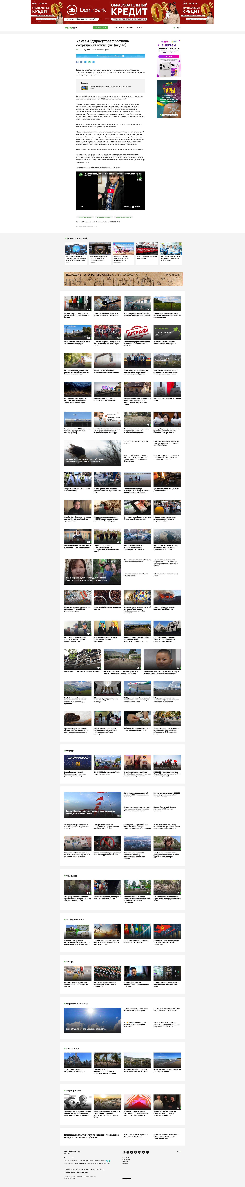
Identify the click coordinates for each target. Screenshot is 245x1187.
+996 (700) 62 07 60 (99, 1160)
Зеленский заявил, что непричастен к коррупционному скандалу (136, 984)
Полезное (138, 27)
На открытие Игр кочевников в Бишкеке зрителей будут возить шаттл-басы (76, 826)
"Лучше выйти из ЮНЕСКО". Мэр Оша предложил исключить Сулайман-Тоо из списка (166, 547)
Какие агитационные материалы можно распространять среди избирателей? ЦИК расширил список (166, 731)
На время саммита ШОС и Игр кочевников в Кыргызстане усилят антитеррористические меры (167, 826)
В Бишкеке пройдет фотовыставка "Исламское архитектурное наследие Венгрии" (166, 1136)
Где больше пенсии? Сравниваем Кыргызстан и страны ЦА (136, 941)
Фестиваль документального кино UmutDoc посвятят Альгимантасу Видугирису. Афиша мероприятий (77, 1113)
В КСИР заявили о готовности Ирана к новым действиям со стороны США (105, 984)
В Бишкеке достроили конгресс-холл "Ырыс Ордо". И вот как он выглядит (106, 700)
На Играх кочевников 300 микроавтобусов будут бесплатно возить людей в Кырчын (106, 826)
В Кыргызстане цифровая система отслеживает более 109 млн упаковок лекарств (77, 609)
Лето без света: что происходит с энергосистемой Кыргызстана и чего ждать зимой (106, 942)
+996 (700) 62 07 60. (114, 222)
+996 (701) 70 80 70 (92, 1163)
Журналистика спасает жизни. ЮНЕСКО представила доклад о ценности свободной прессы (106, 519)
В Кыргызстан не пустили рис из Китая (166, 575)
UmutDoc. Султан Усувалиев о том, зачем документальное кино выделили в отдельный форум (107, 431)
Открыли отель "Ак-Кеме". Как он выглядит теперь (77, 489)
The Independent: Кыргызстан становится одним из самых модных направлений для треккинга (75, 701)
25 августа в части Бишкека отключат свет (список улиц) (165, 343)
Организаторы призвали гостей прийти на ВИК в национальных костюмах (136, 795)
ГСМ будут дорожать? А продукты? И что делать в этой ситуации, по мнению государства (137, 700)
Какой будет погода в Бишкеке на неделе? (86, 1029)
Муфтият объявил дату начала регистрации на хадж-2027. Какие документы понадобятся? (166, 1024)
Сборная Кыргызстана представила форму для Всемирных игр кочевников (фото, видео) (107, 548)
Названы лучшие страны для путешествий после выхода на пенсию (76, 984)
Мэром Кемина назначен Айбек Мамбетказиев (136, 575)
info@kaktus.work (76, 1160)
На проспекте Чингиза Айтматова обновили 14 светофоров (77, 343)
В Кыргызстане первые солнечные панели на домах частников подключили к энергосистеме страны (137, 401)
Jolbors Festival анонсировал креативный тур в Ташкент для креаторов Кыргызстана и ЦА (136, 1113)
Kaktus (107, 49)
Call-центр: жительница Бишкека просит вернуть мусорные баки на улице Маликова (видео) (77, 898)
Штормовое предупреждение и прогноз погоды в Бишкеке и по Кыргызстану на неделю (76, 372)
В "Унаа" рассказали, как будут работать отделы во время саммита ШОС (107, 490)
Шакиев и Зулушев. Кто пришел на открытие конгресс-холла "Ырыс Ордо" (107, 343)
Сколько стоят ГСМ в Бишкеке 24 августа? (136, 442)
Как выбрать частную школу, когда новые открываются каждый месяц (170, 258)
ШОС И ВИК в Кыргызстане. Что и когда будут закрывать (107, 773)
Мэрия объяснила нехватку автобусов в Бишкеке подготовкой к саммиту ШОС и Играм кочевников (137, 899)
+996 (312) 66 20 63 (104, 1163)
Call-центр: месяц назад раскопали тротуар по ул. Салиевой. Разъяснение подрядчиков (137, 431)
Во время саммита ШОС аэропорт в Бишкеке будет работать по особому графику (77, 431)
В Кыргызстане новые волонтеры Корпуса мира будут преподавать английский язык (166, 443)
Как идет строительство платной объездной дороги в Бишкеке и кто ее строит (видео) (121, 672)
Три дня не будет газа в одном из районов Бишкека (166, 489)
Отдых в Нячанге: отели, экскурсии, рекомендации (74, 1070)
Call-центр (129, 27)
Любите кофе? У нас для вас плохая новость (107, 608)
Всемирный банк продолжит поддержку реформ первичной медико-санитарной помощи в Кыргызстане (136, 458)
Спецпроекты (119, 27)
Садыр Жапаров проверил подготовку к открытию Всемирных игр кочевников (90, 812)
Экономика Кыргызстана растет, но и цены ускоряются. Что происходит (166, 942)
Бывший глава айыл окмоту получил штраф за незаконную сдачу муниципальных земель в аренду (166, 562)
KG (178, 1152)
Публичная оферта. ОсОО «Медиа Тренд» (76, 1172)
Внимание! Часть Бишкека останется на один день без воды (106, 371)
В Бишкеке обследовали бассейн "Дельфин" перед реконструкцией (137, 314)
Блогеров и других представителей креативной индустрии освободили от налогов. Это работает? (137, 610)
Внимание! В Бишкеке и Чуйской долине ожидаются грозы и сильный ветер (85, 460)
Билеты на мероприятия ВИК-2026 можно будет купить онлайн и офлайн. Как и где (167, 795)
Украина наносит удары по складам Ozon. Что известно (104, 399)
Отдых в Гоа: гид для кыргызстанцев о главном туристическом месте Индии (105, 1071)
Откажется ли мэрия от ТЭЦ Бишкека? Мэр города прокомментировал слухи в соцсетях (134, 855)
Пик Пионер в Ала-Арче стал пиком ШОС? (167, 399)
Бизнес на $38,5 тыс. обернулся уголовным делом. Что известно (106, 314)
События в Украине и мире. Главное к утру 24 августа (164, 608)
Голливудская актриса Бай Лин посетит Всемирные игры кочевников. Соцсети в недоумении (137, 826)
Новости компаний (77, 238)
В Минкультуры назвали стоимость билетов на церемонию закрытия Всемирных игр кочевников (137, 809)
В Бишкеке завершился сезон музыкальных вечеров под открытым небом (165, 519)
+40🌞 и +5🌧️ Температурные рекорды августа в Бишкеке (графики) (135, 1024)
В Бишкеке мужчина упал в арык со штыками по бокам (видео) (107, 898)
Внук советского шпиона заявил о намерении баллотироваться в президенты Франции (166, 457)
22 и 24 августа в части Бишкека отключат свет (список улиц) (136, 1009)
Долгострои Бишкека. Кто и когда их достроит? (82, 671)
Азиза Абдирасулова (85, 217)
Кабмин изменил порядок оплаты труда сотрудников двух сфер (137, 729)
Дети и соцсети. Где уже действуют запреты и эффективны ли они (107, 854)
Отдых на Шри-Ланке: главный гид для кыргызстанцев (167, 1070)
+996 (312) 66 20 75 (88, 1160)
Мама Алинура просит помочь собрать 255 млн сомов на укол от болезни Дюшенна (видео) (161, 672)
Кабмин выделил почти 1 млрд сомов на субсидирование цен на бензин (76, 315)
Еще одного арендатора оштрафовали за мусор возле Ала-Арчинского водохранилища (137, 490)
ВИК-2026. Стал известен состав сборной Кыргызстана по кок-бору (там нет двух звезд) (167, 774)
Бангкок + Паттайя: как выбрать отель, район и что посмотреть (136, 1070)
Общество (79, 50)
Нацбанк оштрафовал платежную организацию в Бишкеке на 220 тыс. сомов (137, 343)
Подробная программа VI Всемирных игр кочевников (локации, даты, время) (75, 774)
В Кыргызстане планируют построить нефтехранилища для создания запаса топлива (166, 700)
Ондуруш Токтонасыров (123, 217)
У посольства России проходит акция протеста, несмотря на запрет (110, 87)
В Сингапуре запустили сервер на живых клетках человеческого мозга (166, 984)
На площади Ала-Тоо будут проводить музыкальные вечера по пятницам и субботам (91, 1136)
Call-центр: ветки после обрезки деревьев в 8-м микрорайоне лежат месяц (167, 898)
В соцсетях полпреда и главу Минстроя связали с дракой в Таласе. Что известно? (75, 639)
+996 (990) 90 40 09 (80, 1163)
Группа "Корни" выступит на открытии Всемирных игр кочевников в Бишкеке (165, 1113)
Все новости (99, 27)
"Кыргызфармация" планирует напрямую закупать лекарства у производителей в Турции (136, 372)
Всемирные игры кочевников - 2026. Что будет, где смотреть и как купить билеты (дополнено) (137, 774)
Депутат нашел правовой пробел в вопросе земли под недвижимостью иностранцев (137, 639)
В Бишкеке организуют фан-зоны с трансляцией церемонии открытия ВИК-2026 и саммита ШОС (107, 1114)
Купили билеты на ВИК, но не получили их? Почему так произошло (165, 809)
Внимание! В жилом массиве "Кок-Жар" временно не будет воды (167, 1009)
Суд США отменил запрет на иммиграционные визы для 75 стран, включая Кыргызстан (165, 639)
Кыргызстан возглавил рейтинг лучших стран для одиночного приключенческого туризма (166, 372)
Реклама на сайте (69, 1158)
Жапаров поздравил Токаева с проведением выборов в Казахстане (105, 639)
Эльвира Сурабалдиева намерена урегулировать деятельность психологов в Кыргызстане (166, 431)
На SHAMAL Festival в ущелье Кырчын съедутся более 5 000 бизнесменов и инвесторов (75, 400)
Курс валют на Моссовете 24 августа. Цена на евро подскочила (137, 561)
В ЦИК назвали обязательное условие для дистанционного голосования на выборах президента (105, 731)
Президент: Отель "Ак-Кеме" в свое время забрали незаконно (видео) (77, 546)
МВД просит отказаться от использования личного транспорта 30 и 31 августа (134, 547)
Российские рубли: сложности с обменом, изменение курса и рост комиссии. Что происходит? (77, 855)
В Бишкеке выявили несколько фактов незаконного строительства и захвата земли (167, 315)
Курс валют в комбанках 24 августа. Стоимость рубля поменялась (137, 518)
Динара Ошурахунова (103, 217)
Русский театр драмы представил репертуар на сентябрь (136, 1135)
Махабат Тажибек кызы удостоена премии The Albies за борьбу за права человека (77, 519)
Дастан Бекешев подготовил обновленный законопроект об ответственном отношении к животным (76, 731)
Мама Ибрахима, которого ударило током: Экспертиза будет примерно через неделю (86, 579)
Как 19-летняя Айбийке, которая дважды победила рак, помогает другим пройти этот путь (166, 855)
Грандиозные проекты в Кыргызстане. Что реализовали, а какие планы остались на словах (77, 942)
